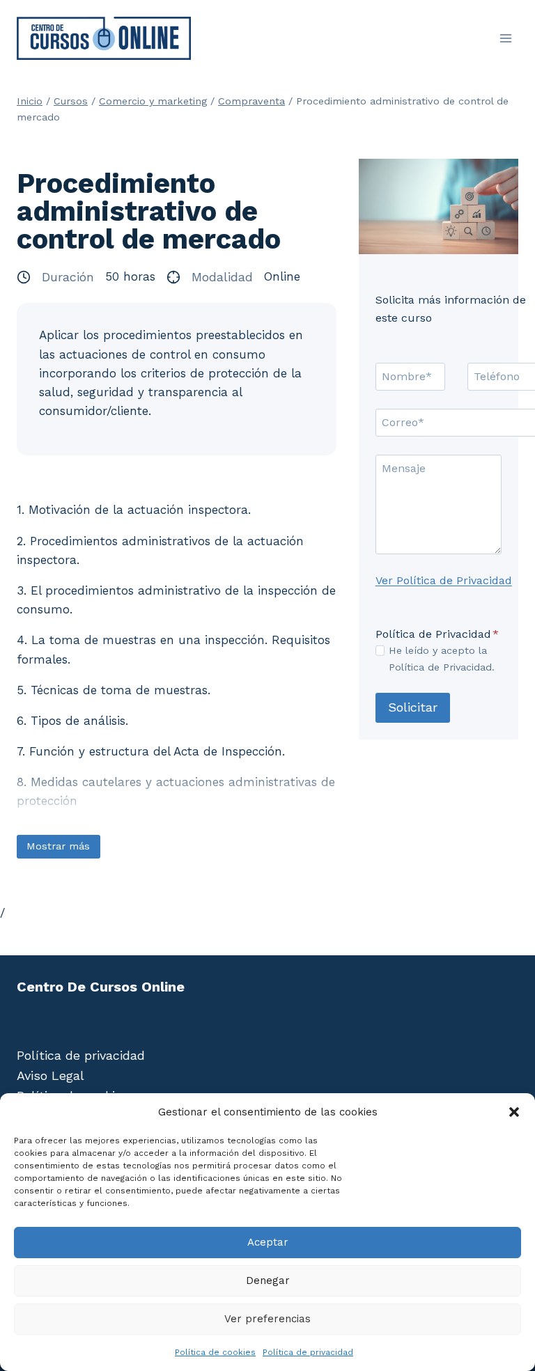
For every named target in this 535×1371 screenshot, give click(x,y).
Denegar (268, 1280)
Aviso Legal (50, 1075)
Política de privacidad (308, 1352)
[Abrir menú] (505, 38)
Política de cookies (215, 1352)
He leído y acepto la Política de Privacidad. (442, 658)
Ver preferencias (267, 1319)
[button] (514, 1112)
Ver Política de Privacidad (443, 580)
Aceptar (267, 1242)
